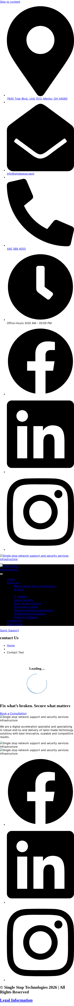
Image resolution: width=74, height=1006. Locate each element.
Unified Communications (30, 613)
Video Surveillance (26, 617)
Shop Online (15, 624)
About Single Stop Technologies (35, 586)
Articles (19, 589)
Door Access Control (27, 603)
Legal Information (16, 1000)
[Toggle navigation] (1, 563)
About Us (13, 582)
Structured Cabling (26, 607)
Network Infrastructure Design (33, 610)
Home (11, 579)
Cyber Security (23, 600)
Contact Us (14, 620)
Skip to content (10, 1)
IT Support (21, 596)
